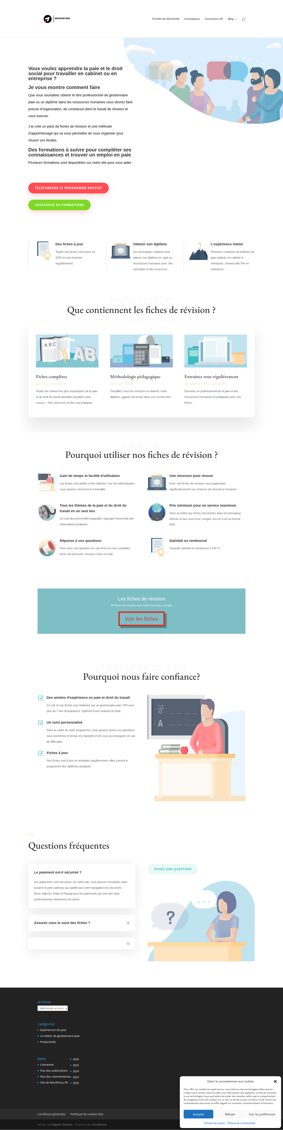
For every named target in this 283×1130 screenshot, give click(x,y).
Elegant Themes (61, 1124)
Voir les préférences (262, 1114)
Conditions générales (51, 1114)
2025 (76, 1065)
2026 (76, 1059)
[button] (275, 1081)
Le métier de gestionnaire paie (60, 1036)
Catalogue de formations (59, 205)
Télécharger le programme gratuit (68, 188)
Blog (231, 19)
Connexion (47, 1064)
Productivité (48, 1042)
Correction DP (214, 19)
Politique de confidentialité (241, 1122)
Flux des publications (54, 1070)
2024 (76, 1071)
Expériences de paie (53, 1030)
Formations (192, 19)
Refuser (230, 1114)
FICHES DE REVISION (165, 19)
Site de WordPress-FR (54, 1082)
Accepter (198, 1114)
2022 (76, 1083)
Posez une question (172, 869)
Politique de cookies (214, 1122)
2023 (76, 1077)
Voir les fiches (141, 618)
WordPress (100, 1124)
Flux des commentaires (55, 1076)
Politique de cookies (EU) (86, 1114)
